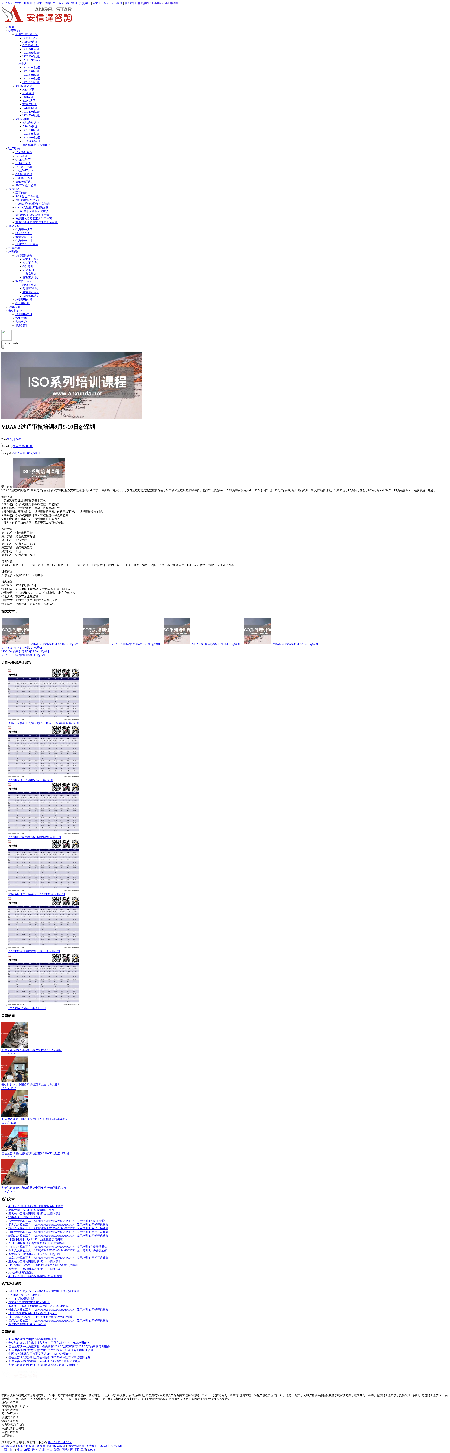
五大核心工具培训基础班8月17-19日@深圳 (34, 1213)
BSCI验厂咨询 (24, 178)
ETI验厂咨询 (23, 163)
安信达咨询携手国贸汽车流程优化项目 (32, 1339)
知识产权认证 (30, 122)
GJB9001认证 (30, 45)
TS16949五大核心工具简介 (24, 1217)
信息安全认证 (23, 229)
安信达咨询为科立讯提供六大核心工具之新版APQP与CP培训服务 (49, 1342)
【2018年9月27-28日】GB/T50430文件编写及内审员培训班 (44, 1265)
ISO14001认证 (31, 111)
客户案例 (71, 3)
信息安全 (14, 225)
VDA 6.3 (6, 647)
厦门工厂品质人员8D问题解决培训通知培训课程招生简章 (43, 1291)
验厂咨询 (14, 148)
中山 (49, 1449)
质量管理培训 (30, 288)
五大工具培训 (100, 3)
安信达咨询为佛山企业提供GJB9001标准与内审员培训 (34, 1119)
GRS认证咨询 (23, 174)
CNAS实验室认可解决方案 (32, 207)
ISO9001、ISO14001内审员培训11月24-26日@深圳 (39, 1305)
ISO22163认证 (31, 52)
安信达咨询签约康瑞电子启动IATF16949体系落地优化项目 (44, 1361)
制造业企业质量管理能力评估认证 (36, 222)
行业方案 (21, 318)
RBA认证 (28, 89)
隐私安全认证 (23, 233)
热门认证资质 (23, 85)
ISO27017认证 (31, 82)
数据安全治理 (23, 236)
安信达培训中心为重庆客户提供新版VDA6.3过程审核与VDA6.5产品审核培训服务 (59, 1346)
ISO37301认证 (31, 137)
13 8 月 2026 (8, 1053)
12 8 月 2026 (8, 1191)
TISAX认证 (29, 104)
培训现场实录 (23, 299)
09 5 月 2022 (14, 439)
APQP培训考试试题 (20, 1272)
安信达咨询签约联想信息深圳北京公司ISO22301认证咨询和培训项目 (50, 1350)
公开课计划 (22, 303)
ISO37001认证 (31, 130)
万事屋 (41, 1445)
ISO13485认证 (31, 49)
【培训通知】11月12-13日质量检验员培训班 (35, 1239)
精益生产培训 (30, 292)
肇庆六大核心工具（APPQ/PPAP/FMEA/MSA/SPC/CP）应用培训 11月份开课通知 (58, 1257)
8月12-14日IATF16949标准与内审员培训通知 (35, 1206)
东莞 (27, 1449)
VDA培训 (7, 3)
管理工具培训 (30, 277)
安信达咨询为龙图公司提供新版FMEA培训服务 (30, 1084)
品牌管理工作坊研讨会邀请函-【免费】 (32, 1209)
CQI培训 (27, 266)
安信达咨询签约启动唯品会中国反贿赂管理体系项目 (33, 1187)
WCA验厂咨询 (24, 170)
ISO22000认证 (31, 56)
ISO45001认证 (31, 115)
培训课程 (14, 251)
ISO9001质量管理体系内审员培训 (29, 1302)
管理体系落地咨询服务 (36, 144)
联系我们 (130, 3)
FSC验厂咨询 (23, 166)
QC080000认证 (31, 141)
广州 (42, 1449)
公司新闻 (14, 306)
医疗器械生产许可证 (28, 200)
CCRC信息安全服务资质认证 (33, 211)
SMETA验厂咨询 (25, 185)
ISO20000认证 (31, 67)
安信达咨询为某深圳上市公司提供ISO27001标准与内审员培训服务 (49, 1357)
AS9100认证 (29, 41)
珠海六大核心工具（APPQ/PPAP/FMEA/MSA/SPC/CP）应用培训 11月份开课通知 (58, 1235)
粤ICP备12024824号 (60, 1442)
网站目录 (80, 1449)
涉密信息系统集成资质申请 (32, 214)
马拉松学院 (8, 1445)
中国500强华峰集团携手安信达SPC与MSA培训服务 (40, 1353)
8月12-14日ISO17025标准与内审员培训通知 (35, 1276)
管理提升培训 (23, 281)
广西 (4, 1449)
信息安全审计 (23, 240)
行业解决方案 (42, 3)
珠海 (57, 1449)
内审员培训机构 (23, 446)
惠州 (34, 1449)
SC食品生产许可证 (27, 196)
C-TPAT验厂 (23, 159)
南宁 (12, 1449)
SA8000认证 (29, 108)
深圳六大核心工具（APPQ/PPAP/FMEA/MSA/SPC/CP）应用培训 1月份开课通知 (57, 1250)
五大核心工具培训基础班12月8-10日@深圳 (34, 1254)
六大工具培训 (23, 3)
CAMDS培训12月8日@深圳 (25, 1294)
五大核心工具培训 (97, 1445)
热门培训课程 (23, 255)
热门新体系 (22, 119)
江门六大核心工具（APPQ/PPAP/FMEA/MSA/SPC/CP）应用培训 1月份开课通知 (57, 1246)
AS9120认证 (29, 126)
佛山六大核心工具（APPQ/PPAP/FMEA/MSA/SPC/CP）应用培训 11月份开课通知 (58, 1232)
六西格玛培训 (30, 295)
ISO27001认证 (31, 71)
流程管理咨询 (76, 1445)
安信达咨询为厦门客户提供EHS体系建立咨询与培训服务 (43, 1364)
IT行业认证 (22, 63)
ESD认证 (28, 96)
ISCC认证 (21, 155)
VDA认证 (28, 93)
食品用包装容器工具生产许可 (33, 218)
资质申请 (14, 189)
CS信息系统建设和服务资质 (32, 203)
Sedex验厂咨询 (24, 181)
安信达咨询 (15, 310)
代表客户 (21, 321)
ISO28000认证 (31, 133)
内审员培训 (29, 273)
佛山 (19, 1449)
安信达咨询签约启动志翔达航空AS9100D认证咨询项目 (35, 1153)
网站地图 (67, 1449)
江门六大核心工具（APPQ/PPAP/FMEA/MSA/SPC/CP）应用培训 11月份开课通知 (58, 1320)
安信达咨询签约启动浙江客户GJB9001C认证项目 (31, 1050)
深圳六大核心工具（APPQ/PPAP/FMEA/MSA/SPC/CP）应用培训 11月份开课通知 (58, 1224)
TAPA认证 (28, 100)
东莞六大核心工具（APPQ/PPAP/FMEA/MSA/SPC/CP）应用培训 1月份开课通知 (57, 1220)
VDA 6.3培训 (21, 647)
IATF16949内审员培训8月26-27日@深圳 (32, 1313)
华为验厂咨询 (23, 152)
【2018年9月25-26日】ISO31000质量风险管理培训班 (40, 1316)
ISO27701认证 (31, 78)
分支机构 (116, 1445)
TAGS (91, 1449)
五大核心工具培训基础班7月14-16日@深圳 (34, 1268)
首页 (11, 26)
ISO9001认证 (30, 37)
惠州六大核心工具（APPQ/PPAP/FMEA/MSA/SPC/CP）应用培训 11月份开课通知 (58, 1228)
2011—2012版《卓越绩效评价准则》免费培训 (36, 1243)
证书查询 (117, 3)
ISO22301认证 (31, 74)
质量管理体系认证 (26, 34)
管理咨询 (14, 248)
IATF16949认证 (31, 60)
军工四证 (58, 3)
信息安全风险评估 (26, 244)
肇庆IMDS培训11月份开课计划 (27, 1324)
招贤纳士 (85, 3)
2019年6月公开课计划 (21, 1298)
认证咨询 (14, 30)
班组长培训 (29, 284)
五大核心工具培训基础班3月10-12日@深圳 (34, 1261)
